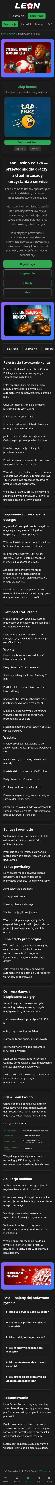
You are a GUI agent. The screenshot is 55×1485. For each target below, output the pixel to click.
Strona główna (9, 33)
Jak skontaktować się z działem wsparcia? (26, 1364)
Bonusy (39, 24)
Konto (28, 1481)
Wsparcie (44, 1471)
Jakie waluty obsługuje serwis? (27, 1337)
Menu (5, 1481)
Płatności (25, 24)
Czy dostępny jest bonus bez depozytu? (24, 1349)
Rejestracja (36, 15)
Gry (27, 292)
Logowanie (18, 15)
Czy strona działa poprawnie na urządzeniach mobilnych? (26, 1378)
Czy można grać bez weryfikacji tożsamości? (26, 1324)
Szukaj (49, 1481)
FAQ (50, 24)
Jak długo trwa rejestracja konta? (29, 1311)
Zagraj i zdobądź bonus (27, 142)
